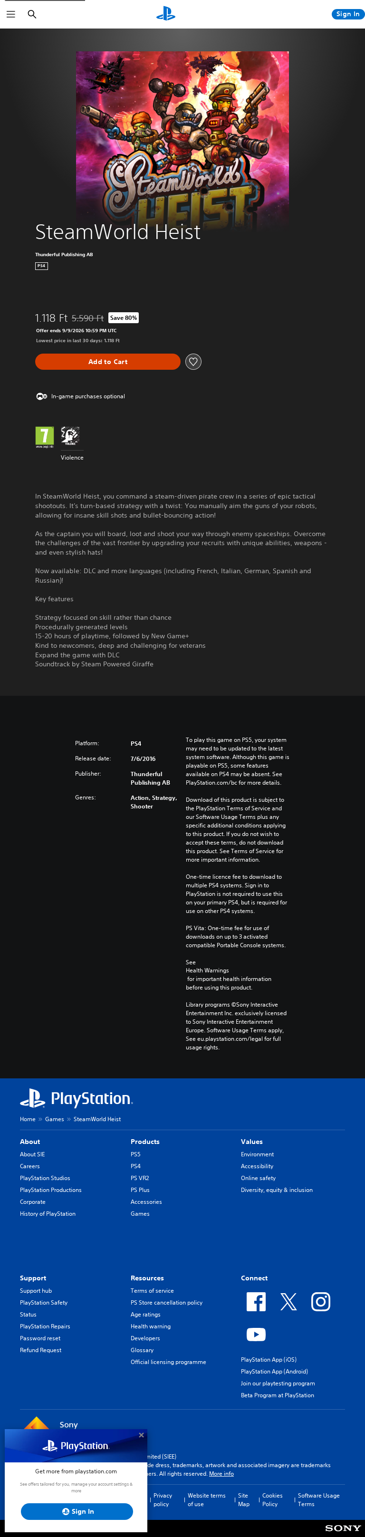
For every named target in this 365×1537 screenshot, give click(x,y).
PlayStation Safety (43, 1302)
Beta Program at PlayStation (277, 1395)
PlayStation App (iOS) (269, 1359)
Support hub (36, 1291)
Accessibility (257, 1166)
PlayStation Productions (51, 1190)
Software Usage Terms (319, 1499)
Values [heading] (252, 1141)
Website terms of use (207, 1499)
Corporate (33, 1202)
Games (54, 1119)
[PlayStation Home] (166, 14)
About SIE (32, 1154)
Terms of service (152, 1291)
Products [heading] (145, 1141)
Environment (257, 1154)
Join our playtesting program (278, 1383)
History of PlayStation (48, 1214)
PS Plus (140, 1190)
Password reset (40, 1338)
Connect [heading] (254, 1278)
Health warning (151, 1326)
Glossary (142, 1350)
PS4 (136, 1166)
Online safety (258, 1178)
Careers (30, 1166)
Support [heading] (33, 1278)
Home (28, 1119)
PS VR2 (140, 1178)
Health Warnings (207, 970)
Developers (145, 1338)
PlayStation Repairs (45, 1326)
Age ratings (146, 1314)
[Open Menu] (10, 14)
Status (28, 1314)
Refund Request (40, 1350)
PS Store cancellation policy (166, 1302)
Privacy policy (163, 1499)
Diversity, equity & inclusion (277, 1190)
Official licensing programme (168, 1362)
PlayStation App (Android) (274, 1371)
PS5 (136, 1154)
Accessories (146, 1202)
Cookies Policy (272, 1499)
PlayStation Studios (45, 1178)
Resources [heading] (147, 1278)
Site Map (244, 1499)
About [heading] (30, 1141)
